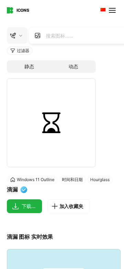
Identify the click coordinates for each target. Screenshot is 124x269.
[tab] (29, 66)
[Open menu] (113, 10)
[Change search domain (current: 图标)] (17, 35)
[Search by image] (37, 35)
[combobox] (102, 10)
